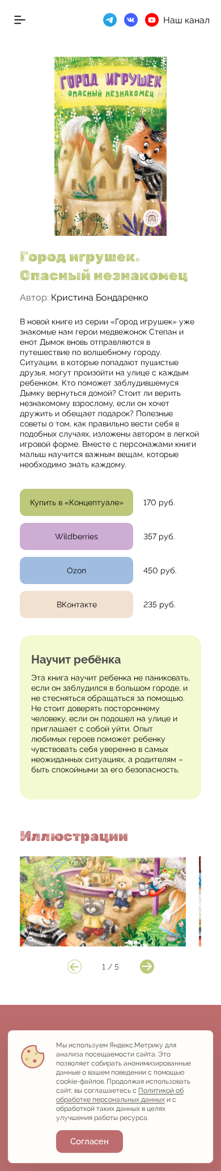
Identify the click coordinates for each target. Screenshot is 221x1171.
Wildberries (76, 536)
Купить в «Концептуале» (77, 502)
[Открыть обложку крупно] (110, 146)
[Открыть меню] (19, 19)
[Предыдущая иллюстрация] (74, 966)
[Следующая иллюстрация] (147, 966)
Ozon (76, 570)
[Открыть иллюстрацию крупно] (103, 901)
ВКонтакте (77, 604)
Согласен (89, 1141)
